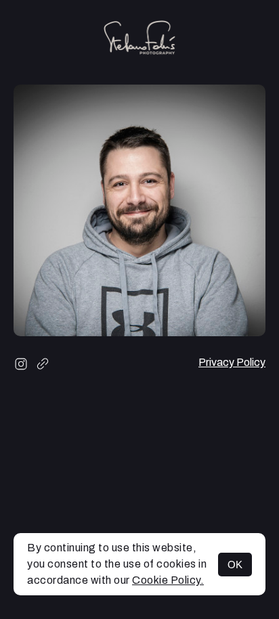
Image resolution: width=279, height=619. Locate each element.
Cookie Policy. (168, 580)
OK (235, 564)
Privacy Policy (231, 362)
